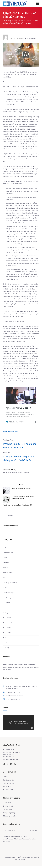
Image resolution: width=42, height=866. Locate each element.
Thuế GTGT (7, 618)
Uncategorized (7, 643)
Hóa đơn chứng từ (8, 809)
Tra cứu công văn (8, 780)
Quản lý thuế (7, 613)
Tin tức (5, 638)
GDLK (5, 557)
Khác (4, 578)
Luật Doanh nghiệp (9, 593)
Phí (4, 608)
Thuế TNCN (7, 628)
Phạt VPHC (6, 603)
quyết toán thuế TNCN (11, 431)
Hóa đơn (6, 562)
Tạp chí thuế (6, 786)
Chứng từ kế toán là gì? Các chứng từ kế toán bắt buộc (18, 458)
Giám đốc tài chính (8, 783)
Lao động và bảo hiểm (10, 583)
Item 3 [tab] (22, 484)
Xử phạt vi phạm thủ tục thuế (21, 488)
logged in (14, 472)
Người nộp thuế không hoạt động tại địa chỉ (17, 505)
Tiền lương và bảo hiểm (10, 816)
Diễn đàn (5, 776)
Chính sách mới (8, 552)
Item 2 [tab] (21, 484)
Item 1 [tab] (19, 484)
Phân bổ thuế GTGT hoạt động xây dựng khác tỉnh (19, 446)
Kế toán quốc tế (8, 572)
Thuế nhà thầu (8, 623)
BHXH (5, 547)
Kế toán (5, 568)
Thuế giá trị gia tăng (9, 813)
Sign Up (34, 830)
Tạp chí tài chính (8, 790)
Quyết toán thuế (8, 803)
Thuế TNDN (7, 633)
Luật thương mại (8, 598)
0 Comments (31, 38)
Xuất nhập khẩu (8, 648)
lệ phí (5, 588)
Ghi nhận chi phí (8, 806)
